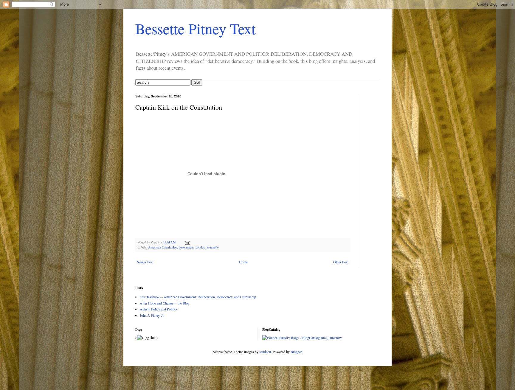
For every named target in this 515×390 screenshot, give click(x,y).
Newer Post (145, 262)
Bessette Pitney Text (195, 28)
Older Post (340, 262)
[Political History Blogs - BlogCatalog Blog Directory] (302, 337)
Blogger (296, 351)
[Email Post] (187, 242)
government (186, 247)
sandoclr (265, 351)
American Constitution (162, 247)
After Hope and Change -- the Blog (165, 303)
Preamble (213, 247)
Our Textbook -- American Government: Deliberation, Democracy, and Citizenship (198, 296)
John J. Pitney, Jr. (152, 315)
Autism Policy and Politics (158, 309)
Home (243, 262)
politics (200, 247)
